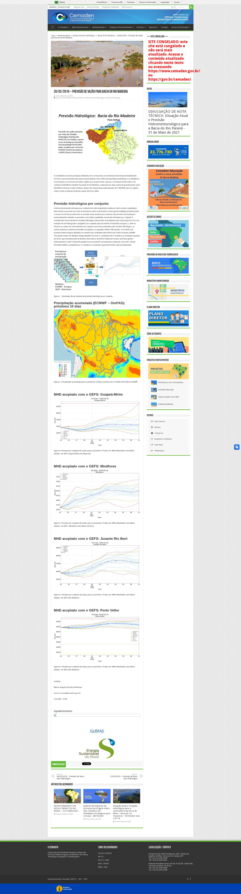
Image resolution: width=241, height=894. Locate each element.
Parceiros (140, 27)
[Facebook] (175, 7)
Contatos (164, 27)
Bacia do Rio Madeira (106, 36)
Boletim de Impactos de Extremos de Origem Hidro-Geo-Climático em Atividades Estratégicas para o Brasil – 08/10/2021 (96, 811)
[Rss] (172, 7)
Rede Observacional (80, 27)
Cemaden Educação (165, 390)
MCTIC (101, 857)
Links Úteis (158, 445)
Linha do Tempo (93, 7)
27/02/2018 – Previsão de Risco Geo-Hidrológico (124, 776)
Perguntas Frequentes (110, 7)
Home (52, 27)
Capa (53, 36)
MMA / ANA (102, 867)
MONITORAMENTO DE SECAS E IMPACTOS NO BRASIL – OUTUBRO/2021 (66, 808)
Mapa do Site (79, 7)
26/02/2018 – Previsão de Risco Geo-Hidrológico (70, 776)
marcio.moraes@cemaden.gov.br (67, 693)
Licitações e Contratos (162, 439)
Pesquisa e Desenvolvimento (120, 27)
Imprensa (152, 27)
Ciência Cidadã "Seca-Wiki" (168, 397)
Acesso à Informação (179, 27)
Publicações (158, 451)
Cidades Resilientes (165, 404)
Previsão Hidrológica (113, 98)
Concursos (158, 433)
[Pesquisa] (191, 7)
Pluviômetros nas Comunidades (170, 382)
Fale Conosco (127, 7)
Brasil (59, 2)
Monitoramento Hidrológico (84, 36)
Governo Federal (105, 853)
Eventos (157, 427)
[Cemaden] (73, 17)
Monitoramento (98, 27)
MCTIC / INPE (103, 860)
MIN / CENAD (103, 864)
